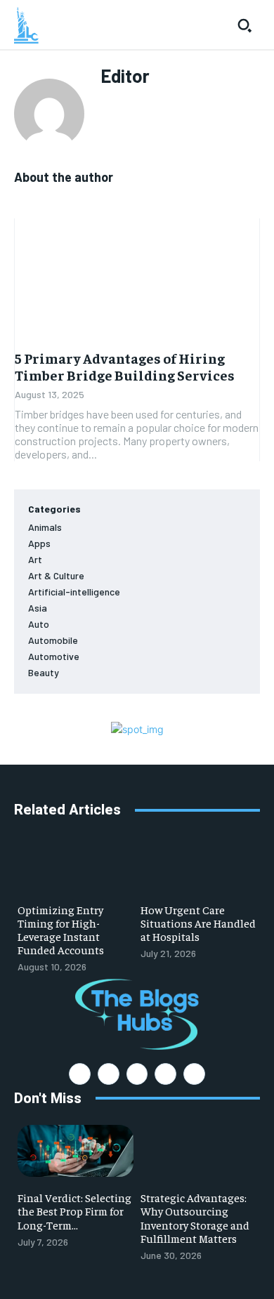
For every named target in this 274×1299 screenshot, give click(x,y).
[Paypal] (137, 1074)
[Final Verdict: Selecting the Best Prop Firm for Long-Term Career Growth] (75, 1151)
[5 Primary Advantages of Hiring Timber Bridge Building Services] (137, 279)
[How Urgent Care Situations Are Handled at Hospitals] (198, 862)
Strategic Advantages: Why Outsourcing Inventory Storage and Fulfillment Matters (195, 1217)
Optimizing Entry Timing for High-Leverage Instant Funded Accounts (61, 929)
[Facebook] (80, 1074)
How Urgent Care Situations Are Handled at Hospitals (198, 922)
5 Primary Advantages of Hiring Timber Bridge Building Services (125, 366)
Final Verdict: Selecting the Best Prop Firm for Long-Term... (74, 1210)
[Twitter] (194, 1074)
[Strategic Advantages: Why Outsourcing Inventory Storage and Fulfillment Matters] (198, 1151)
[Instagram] (108, 1074)
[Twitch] (165, 1074)
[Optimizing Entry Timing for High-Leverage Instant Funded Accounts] (75, 862)
